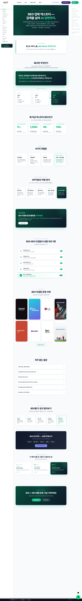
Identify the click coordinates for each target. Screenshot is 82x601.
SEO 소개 (4, 9)
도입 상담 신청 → (36, 499)
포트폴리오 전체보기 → (41, 344)
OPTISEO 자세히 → (23, 223)
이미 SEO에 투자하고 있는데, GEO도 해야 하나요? (41, 372)
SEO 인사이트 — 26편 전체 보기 (75, 26)
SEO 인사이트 (5, 13)
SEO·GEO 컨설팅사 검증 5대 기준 (76, 17)
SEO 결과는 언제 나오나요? (41, 377)
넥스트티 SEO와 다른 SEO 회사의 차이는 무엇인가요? (41, 382)
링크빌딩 (4, 34)
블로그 (40, 2)
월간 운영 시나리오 (5, 41)
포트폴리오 (4, 11)
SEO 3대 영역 (5, 27)
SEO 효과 (4, 23)
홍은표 (51, 33)
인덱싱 (19, 194)
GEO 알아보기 (46, 499)
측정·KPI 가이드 (5, 38)
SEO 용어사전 (5, 16)
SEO (26, 2)
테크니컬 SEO (5, 30)
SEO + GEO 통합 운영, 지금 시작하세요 (76, 33)
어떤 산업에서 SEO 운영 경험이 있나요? (41, 387)
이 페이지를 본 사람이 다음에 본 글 (76, 30)
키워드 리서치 (4, 32)
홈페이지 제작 (33, 2)
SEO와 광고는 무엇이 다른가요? (41, 392)
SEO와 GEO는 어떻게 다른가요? (41, 367)
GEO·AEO (19, 2)
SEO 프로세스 (5, 21)
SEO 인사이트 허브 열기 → (41, 445)
